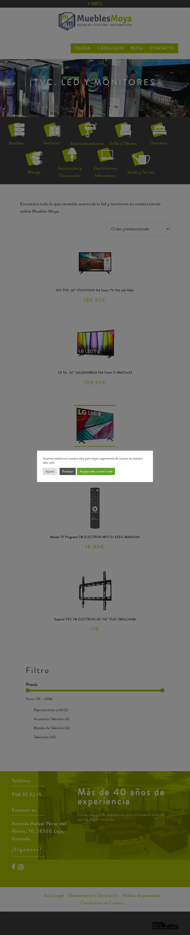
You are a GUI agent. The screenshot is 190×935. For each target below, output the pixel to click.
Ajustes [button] (50, 471)
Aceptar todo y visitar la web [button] (96, 471)
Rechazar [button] (67, 471)
